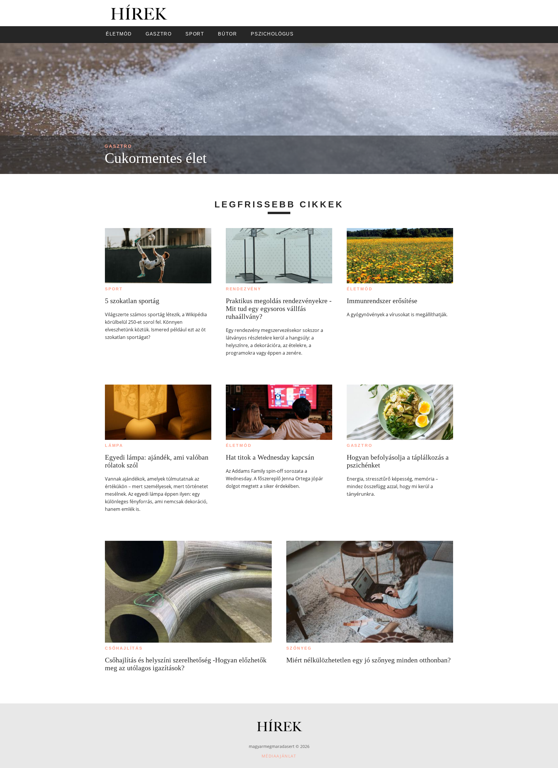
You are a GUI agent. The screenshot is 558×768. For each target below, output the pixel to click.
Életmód (360, 289)
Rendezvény (243, 289)
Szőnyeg (299, 648)
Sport (114, 289)
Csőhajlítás (124, 648)
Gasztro (118, 146)
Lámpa (114, 445)
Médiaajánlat (279, 756)
